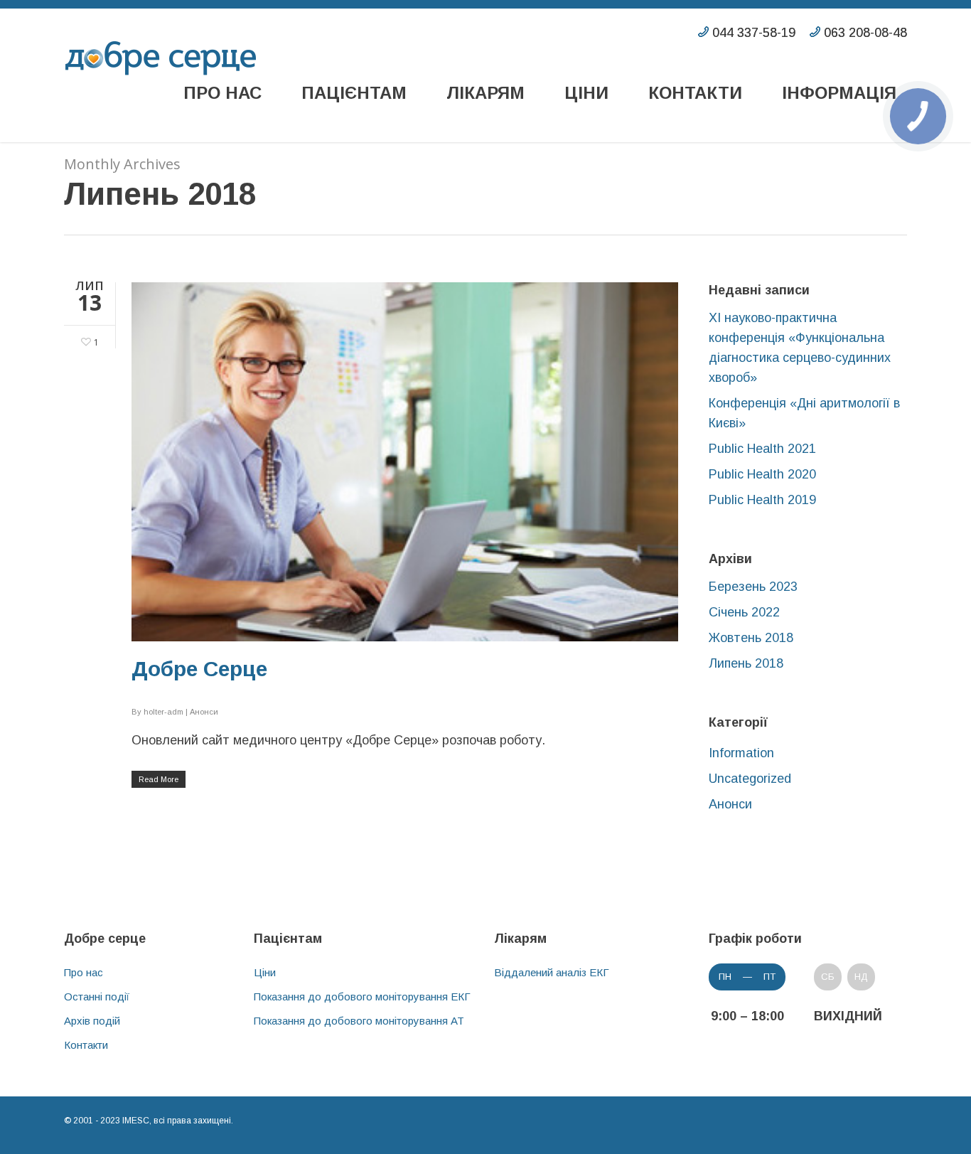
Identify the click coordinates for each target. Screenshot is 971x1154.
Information (741, 753)
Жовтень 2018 (751, 638)
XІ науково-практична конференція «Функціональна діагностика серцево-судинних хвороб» (800, 348)
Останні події (96, 996)
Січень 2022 (744, 612)
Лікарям (485, 92)
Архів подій (92, 1021)
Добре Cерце (199, 668)
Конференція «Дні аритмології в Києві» (804, 413)
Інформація (839, 92)
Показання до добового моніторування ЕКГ (362, 996)
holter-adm (163, 711)
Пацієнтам (354, 92)
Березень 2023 (753, 586)
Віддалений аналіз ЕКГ (551, 972)
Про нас (222, 92)
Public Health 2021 (762, 449)
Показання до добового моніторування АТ (359, 1021)
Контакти (695, 92)
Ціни (586, 92)
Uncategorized (750, 778)
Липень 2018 (746, 663)
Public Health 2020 (762, 474)
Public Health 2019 (762, 500)
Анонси (204, 711)
